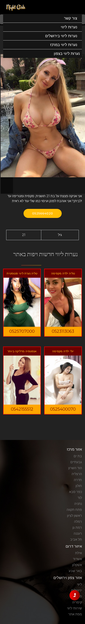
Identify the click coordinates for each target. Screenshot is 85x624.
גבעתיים (76, 462)
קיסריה (77, 602)
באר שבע (75, 571)
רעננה (78, 533)
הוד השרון (75, 468)
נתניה (78, 504)
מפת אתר (75, 614)
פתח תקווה (74, 510)
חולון (79, 486)
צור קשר (70, 18)
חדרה (78, 480)
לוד (80, 498)
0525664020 (42, 213)
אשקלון (77, 565)
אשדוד (77, 559)
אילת (78, 553)
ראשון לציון (74, 516)
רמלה (78, 522)
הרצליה (77, 474)
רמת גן (77, 528)
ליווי (79, 584)
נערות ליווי (69, 27)
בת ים (78, 456)
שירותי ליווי (74, 608)
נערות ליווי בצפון (67, 53)
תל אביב (76, 539)
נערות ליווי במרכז (63, 45)
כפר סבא (75, 492)
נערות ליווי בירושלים (61, 36)
